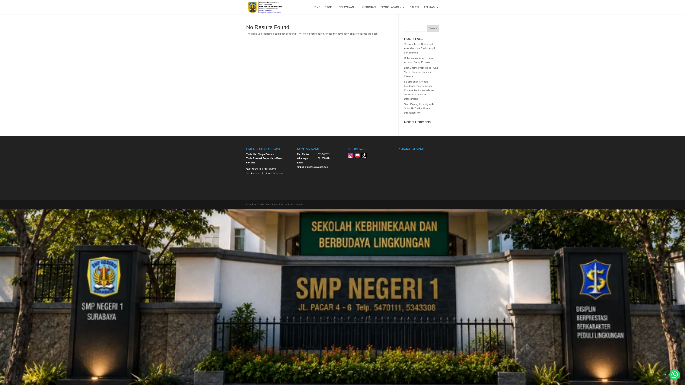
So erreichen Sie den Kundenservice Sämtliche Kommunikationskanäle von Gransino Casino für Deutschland (419, 90)
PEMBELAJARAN (391, 7)
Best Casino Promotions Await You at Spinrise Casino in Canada (421, 72)
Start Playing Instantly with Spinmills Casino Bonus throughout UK (419, 108)
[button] (674, 374)
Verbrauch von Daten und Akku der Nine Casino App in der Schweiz (420, 48)
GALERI (414, 7)
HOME (316, 7)
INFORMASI (369, 7)
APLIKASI (429, 7)
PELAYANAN (346, 7)
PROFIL (329, 7)
